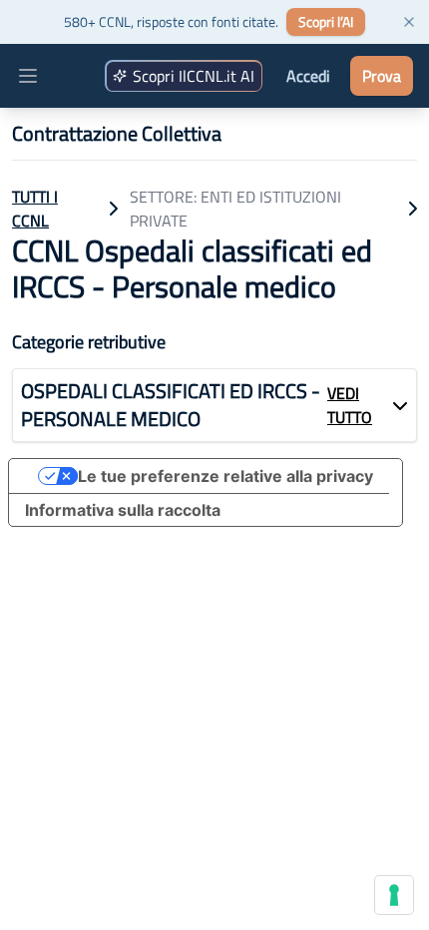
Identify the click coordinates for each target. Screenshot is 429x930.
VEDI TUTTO (349, 405)
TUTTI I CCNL (35, 208)
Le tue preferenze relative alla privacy (225, 476)
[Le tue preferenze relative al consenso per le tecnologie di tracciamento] (394, 895)
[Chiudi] (409, 22)
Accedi (308, 76)
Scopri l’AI (325, 21)
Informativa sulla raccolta (122, 510)
